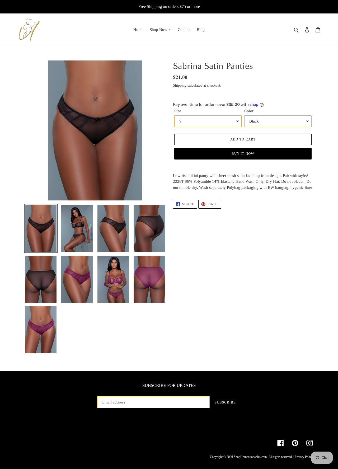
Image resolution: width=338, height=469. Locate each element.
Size (177, 111)
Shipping (179, 85)
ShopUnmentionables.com (250, 457)
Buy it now (243, 154)
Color (248, 111)
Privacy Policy (304, 457)
